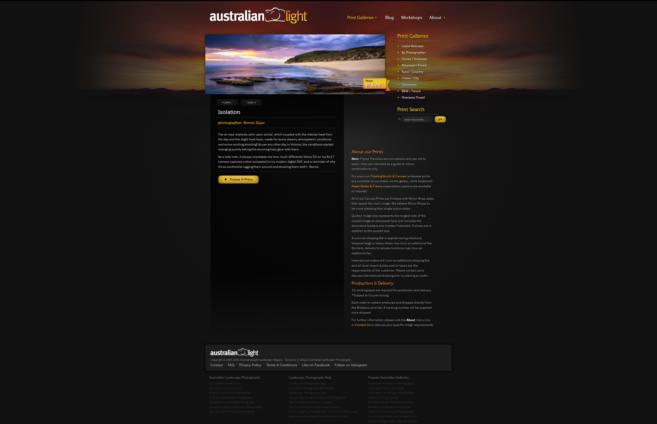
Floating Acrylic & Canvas (388, 176)
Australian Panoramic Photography (390, 383)
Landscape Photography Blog (307, 383)
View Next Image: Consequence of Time (251, 102)
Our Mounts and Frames (225, 388)
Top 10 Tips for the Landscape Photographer (317, 397)
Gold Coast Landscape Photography (391, 411)
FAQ (231, 365)
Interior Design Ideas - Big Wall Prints (392, 421)
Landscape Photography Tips (307, 392)
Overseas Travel (413, 97)
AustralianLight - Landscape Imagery (258, 15)
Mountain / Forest (414, 65)
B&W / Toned (411, 91)
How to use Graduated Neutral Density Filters (318, 416)
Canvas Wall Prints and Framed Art (232, 411)
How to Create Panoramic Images (310, 402)
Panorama (409, 84)
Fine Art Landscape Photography (230, 392)
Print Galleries (360, 17)
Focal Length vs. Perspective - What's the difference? (323, 411)
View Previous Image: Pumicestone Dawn (227, 102)
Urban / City (410, 78)
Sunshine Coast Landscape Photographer (236, 407)
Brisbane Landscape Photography (389, 407)
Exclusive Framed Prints (225, 383)
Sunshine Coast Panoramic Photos (391, 402)
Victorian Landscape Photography (230, 397)
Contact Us (363, 325)
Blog (389, 17)
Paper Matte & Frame (367, 186)
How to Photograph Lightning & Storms (314, 407)
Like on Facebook (316, 365)
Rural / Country (412, 72)
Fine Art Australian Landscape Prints (392, 416)
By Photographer (414, 52)
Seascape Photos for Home (385, 388)
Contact (216, 365)
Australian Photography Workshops (311, 388)
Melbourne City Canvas (383, 397)
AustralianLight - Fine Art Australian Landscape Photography (234, 352)
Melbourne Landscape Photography (232, 402)
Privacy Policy (250, 365)
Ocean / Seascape (414, 59)
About (435, 17)
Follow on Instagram (351, 365)
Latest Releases (412, 46)
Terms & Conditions (281, 365)
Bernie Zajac (254, 123)
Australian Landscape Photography (390, 392)
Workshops (411, 17)
